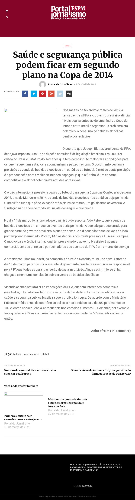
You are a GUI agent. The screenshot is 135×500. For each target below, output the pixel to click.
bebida (17, 354)
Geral (67, 46)
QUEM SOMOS (83, 486)
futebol (45, 354)
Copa (25, 354)
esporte (34, 354)
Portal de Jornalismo (60, 84)
